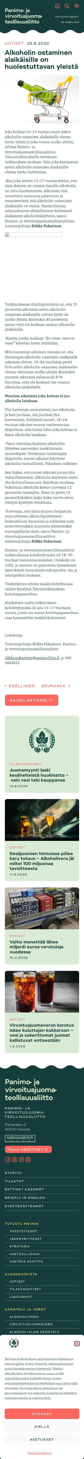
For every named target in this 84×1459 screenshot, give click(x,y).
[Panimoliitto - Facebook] (8, 1160)
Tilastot (14, 1181)
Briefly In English (25, 1198)
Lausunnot (21, 1297)
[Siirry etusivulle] (23, 15)
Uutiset (14, 43)
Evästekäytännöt (40, 1453)
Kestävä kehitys (26, 1261)
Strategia (20, 1246)
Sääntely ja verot (25, 1309)
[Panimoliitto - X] (15, 1160)
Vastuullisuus (25, 1254)
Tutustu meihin (21, 1224)
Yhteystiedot (67, 16)
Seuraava (54, 686)
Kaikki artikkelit (31, 700)
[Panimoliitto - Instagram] (21, 1160)
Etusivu (13, 1173)
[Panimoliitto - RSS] (28, 1160)
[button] (77, 1343)
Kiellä (42, 1427)
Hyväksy (42, 1414)
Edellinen (21, 686)
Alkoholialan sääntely (35, 1332)
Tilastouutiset (25, 1289)
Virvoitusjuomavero (31, 1324)
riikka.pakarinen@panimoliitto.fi (32, 657)
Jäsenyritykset (26, 1239)
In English (70, 22)
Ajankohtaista (21, 1274)
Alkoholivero (24, 1317)
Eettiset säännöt (24, 1189)
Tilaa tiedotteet (26, 1150)
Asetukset (42, 1439)
